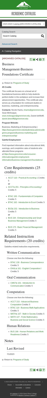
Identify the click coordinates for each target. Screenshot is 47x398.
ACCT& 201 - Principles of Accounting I (25, 187)
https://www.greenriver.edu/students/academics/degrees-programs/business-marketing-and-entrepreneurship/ (23, 133)
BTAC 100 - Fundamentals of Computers (25, 196)
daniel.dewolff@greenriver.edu (15, 119)
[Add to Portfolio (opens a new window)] (34, 59)
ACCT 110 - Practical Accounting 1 (23, 178)
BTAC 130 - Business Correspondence (27, 262)
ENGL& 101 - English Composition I (25, 268)
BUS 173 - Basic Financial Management (25, 227)
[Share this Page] (37, 59)
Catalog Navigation (13, 51)
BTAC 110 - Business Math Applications (27, 308)
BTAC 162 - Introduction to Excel (22, 202)
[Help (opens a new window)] (43, 59)
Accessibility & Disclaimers (23, 384)
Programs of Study (21, 83)
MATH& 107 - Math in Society (23, 314)
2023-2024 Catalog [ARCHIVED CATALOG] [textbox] (22, 24)
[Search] (42, 36)
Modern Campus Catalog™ (27, 395)
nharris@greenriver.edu (34, 110)
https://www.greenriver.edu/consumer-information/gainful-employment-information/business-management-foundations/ (22, 157)
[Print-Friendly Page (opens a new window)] (40, 59)
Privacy (9, 384)
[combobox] (23, 24)
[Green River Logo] (23, 5)
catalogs (15, 393)
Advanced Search (9, 44)
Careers (28, 387)
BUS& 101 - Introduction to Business (23, 209)
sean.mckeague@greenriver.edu (16, 116)
